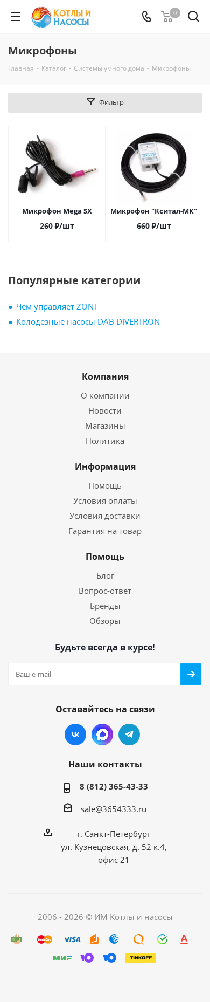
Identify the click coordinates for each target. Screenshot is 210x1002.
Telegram (129, 734)
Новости (105, 410)
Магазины (105, 425)
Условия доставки (105, 515)
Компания (105, 376)
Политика (105, 440)
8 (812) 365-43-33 (114, 786)
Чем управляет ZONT (57, 306)
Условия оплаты (105, 500)
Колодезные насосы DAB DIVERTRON (88, 321)
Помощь (105, 485)
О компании (105, 395)
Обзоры (105, 620)
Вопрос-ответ (105, 590)
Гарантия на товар (105, 530)
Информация (105, 466)
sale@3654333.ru (113, 809)
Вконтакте (75, 734)
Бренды (105, 605)
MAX (102, 734)
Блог (105, 575)
